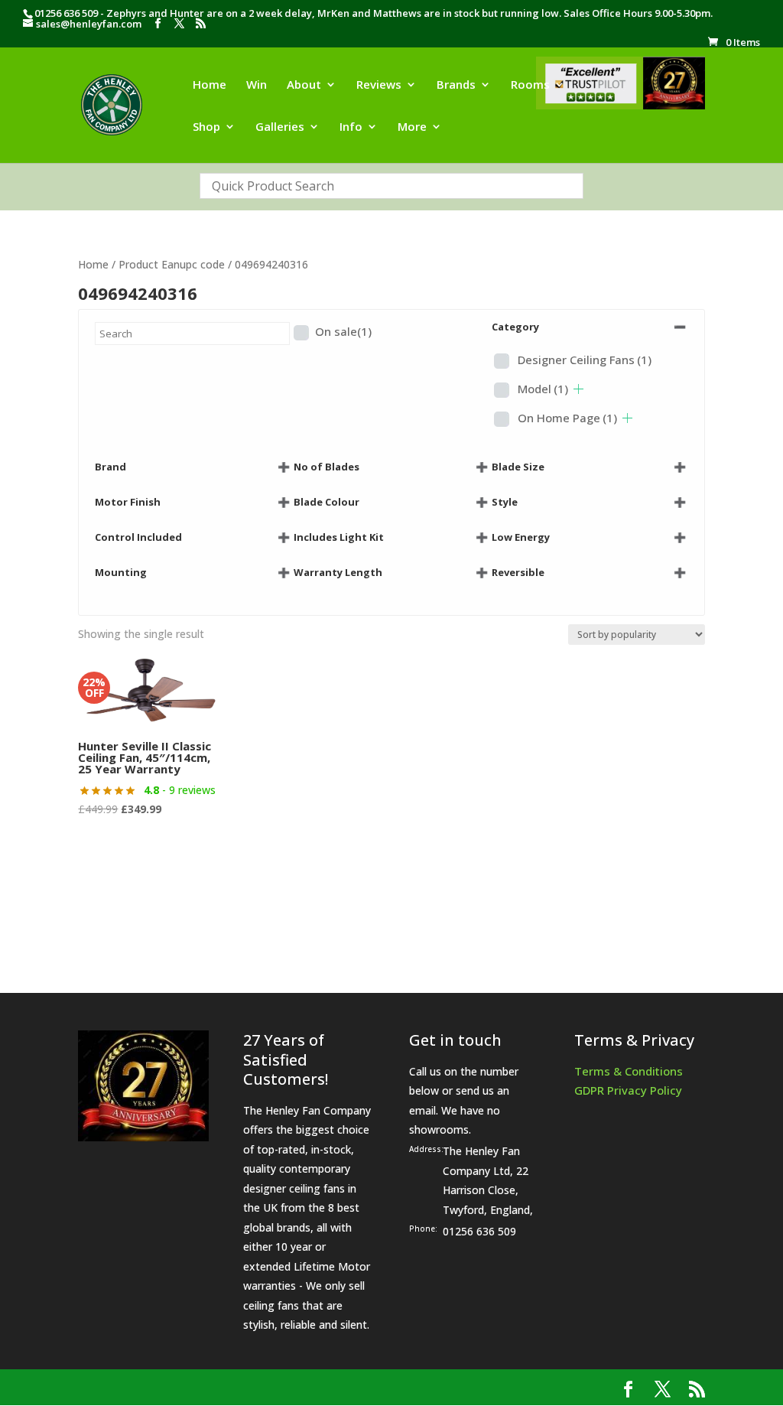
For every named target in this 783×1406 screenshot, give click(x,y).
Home (209, 85)
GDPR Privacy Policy (628, 1090)
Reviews (378, 85)
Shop (206, 127)
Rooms (530, 85)
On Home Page (567, 417)
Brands (456, 85)
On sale (343, 331)
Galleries (279, 127)
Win (256, 85)
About (304, 85)
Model (543, 388)
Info (351, 127)
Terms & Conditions (628, 1071)
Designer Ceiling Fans (584, 359)
